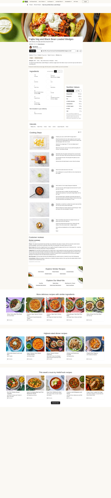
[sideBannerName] (74, 76)
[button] (46, 71)
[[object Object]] (77, 51)
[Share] (80, 51)
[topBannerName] (55, 9)
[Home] (27, 5)
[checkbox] (29, 44)
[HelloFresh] (25, 1)
